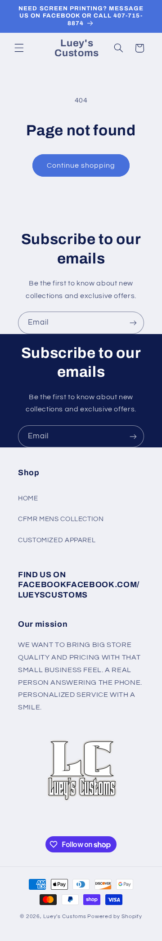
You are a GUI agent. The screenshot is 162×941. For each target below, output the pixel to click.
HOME (28, 498)
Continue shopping (81, 165)
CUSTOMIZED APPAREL (56, 540)
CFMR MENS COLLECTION (61, 519)
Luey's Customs (64, 916)
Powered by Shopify (114, 916)
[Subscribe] (133, 323)
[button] (19, 48)
